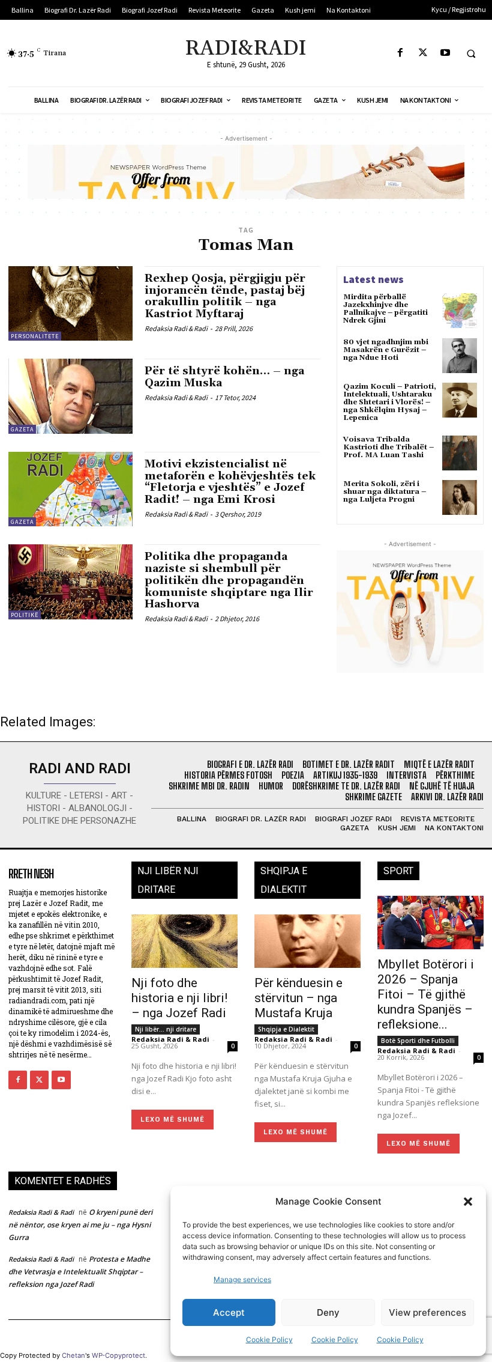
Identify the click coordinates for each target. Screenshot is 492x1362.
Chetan (73, 1355)
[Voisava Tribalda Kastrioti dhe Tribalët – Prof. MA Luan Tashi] (459, 453)
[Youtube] (445, 53)
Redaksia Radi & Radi (176, 328)
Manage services (242, 1279)
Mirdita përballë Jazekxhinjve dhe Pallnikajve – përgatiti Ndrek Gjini (385, 309)
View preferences (427, 1312)
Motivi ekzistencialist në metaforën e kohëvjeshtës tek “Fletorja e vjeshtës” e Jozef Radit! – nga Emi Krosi (230, 481)
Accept (229, 1312)
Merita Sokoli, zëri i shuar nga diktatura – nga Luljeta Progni (384, 491)
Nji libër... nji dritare (165, 1029)
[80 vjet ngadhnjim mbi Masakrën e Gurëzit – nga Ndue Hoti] (459, 355)
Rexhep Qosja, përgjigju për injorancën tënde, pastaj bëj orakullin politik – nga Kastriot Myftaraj (225, 296)
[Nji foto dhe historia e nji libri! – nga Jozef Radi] (184, 941)
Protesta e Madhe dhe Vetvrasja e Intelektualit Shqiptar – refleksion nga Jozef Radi (79, 1271)
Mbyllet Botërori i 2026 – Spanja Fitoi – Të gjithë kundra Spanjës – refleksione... (425, 994)
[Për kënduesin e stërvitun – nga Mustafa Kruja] (307, 941)
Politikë (24, 615)
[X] (423, 53)
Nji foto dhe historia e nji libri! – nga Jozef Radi (179, 998)
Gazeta (22, 429)
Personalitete (35, 336)
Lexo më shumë (172, 1119)
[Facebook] (400, 53)
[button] (468, 1202)
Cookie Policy (269, 1339)
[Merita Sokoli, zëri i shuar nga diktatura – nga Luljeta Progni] (459, 497)
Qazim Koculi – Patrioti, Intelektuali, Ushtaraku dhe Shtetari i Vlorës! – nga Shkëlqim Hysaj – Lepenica (389, 402)
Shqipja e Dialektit (286, 1029)
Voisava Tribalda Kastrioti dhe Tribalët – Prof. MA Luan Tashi (388, 447)
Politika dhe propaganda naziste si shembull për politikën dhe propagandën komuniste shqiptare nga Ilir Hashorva (229, 580)
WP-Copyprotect (118, 1355)
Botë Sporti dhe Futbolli (418, 1040)
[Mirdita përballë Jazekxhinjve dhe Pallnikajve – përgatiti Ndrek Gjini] (459, 310)
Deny (328, 1312)
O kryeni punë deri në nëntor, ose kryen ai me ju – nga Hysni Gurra (80, 1224)
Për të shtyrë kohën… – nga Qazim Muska (224, 377)
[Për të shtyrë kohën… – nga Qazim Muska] (70, 396)
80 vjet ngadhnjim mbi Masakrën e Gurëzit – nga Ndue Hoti (385, 350)
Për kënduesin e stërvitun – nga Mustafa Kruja (298, 998)
